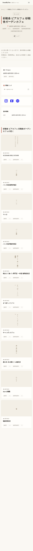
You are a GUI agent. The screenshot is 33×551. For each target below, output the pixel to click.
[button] (16, 89)
